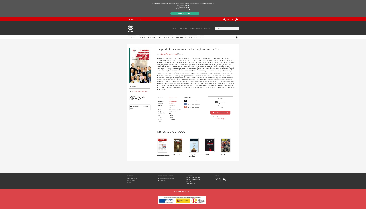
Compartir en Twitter (193, 101)
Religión (171, 103)
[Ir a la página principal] (131, 28)
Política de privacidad (193, 179)
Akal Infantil (181, 37)
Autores (142, 37)
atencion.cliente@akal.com (167, 178)
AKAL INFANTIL (190, 183)
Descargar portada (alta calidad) (140, 91)
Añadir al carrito (221, 112)
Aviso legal (190, 176)
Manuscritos (184, 28)
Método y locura (226, 155)
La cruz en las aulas (163, 155)
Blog (202, 37)
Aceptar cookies (184, 13)
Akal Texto (193, 37)
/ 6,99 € (220, 119)
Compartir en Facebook (193, 104)
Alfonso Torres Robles (168, 54)
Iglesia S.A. (176, 155)
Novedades (152, 37)
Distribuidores (194, 28)
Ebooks (188, 181)
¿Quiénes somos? (206, 28)
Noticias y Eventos (166, 37)
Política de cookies (193, 178)
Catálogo (132, 37)
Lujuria (207, 154)
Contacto (175, 28)
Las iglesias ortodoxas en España (196, 155)
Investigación (173, 101)
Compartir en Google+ (193, 107)
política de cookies (209, 3)
